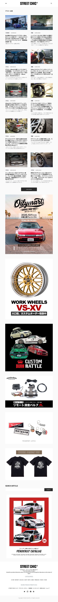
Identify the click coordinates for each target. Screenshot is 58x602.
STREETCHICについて (13, 588)
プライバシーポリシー (23, 588)
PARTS (29, 579)
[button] (6, 3)
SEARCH (49, 489)
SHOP (25, 579)
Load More (29, 189)
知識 (32, 66)
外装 (32, 32)
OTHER (41, 579)
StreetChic (28, 598)
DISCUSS (22, 579)
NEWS (32, 579)
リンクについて (36, 588)
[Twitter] (24, 591)
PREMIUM (37, 579)
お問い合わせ (42, 588)
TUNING (7, 32)
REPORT (17, 579)
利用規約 (30, 588)
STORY (12, 579)
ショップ (47, 588)
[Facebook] (30, 591)
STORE (45, 579)
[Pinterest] (33, 591)
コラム (7, 66)
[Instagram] (27, 591)
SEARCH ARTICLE (11, 486)
